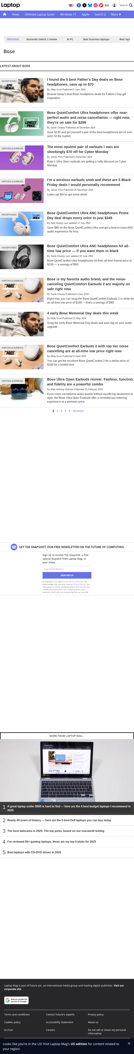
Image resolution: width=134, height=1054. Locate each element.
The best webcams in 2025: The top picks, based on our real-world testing (55, 830)
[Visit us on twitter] (84, 5)
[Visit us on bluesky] (90, 5)
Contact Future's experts (60, 1014)
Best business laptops (96, 39)
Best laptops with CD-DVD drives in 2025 (34, 852)
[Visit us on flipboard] (101, 5)
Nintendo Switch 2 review (42, 39)
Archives (78, 411)
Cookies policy (12, 1022)
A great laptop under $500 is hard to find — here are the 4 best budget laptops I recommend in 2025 (69, 808)
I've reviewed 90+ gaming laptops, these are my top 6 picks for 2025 (51, 841)
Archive (8, 1030)
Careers (50, 1030)
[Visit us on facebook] (79, 5)
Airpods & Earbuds (12, 148)
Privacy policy (96, 1014)
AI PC (70, 39)
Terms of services (76, 581)
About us (93, 1022)
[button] (126, 5)
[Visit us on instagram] (96, 5)
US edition (79, 1044)
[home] (4, 14)
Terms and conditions (17, 1014)
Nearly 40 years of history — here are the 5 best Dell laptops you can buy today (59, 820)
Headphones (9, 81)
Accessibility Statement (59, 1022)
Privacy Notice (80, 584)
